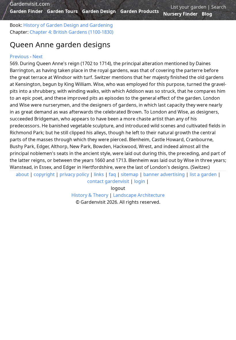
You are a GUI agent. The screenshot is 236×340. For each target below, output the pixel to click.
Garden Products (139, 11)
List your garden (188, 7)
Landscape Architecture (139, 195)
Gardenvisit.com (30, 3)
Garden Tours (62, 11)
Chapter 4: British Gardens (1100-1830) (71, 32)
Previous (19, 56)
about (22, 174)
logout (118, 188)
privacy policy (74, 174)
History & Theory (89, 195)
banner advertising (164, 174)
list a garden (203, 174)
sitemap (129, 174)
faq (112, 174)
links (99, 174)
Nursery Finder (180, 14)
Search (218, 7)
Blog (207, 14)
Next (38, 56)
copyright (44, 174)
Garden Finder (26, 11)
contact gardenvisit (108, 181)
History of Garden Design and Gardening (68, 25)
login (139, 181)
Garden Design (99, 11)
